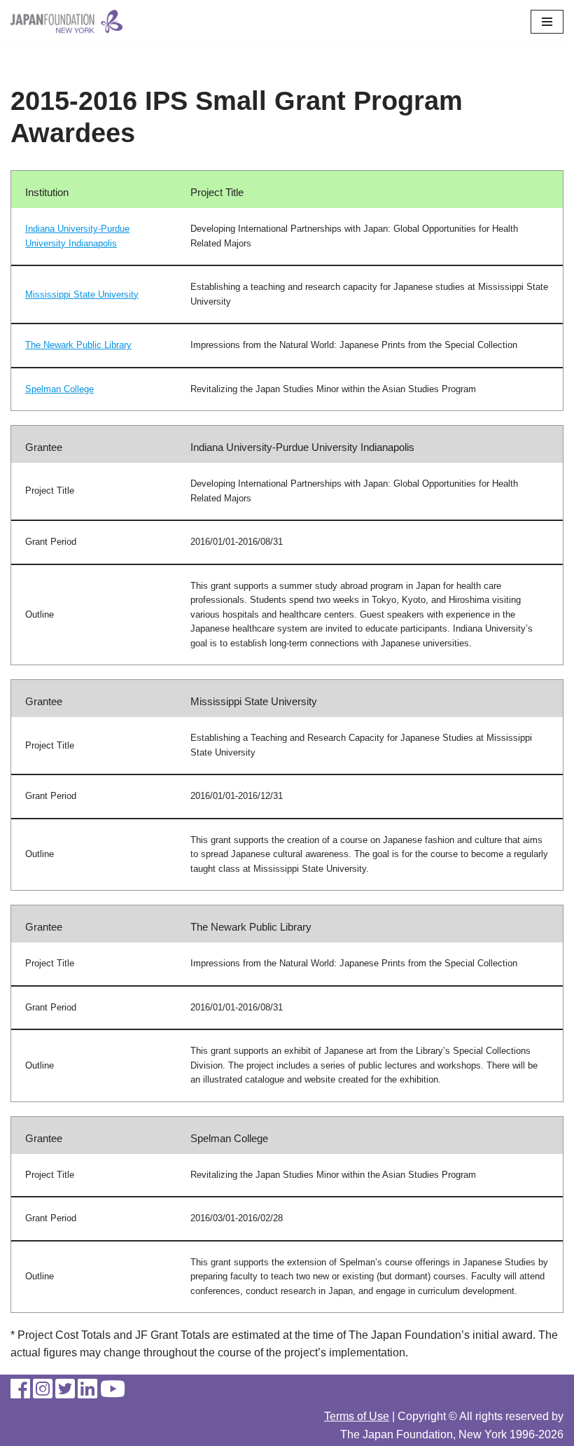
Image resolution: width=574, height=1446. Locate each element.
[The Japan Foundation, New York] (66, 22)
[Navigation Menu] (547, 22)
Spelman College (59, 389)
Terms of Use (356, 1416)
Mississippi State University (82, 294)
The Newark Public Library (78, 345)
